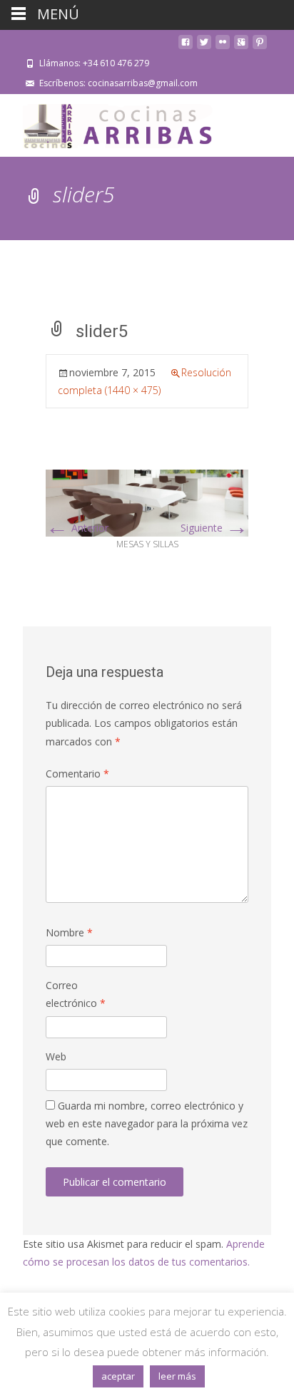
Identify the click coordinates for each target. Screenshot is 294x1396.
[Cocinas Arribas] (111, 122)
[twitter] (204, 47)
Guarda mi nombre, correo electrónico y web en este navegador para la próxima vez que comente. (147, 1123)
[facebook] (185, 47)
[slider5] (147, 502)
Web (56, 1056)
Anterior (77, 527)
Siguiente (214, 527)
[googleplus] (241, 47)
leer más (177, 1376)
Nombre (69, 932)
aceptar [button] (118, 1376)
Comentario (77, 773)
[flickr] (223, 47)
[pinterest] (260, 47)
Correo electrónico (76, 994)
